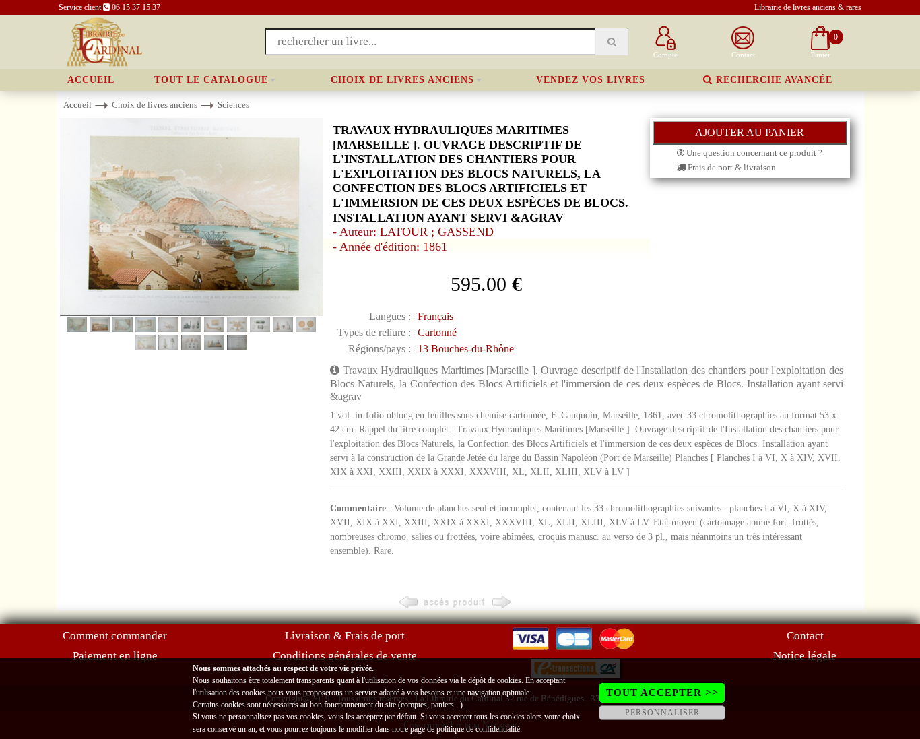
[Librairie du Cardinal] (103, 41)
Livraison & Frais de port (345, 635)
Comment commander (115, 635)
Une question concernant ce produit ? (753, 153)
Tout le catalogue (211, 80)
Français (435, 316)
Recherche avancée (772, 80)
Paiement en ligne (115, 655)
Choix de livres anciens (402, 80)
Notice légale (804, 655)
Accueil (90, 80)
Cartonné (437, 332)
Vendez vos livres (590, 80)
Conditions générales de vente (345, 655)
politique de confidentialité (478, 729)
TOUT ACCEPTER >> (662, 692)
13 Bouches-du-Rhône (466, 348)
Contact (805, 635)
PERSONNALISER (662, 712)
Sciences (233, 105)
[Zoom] (191, 216)
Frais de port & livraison (731, 167)
